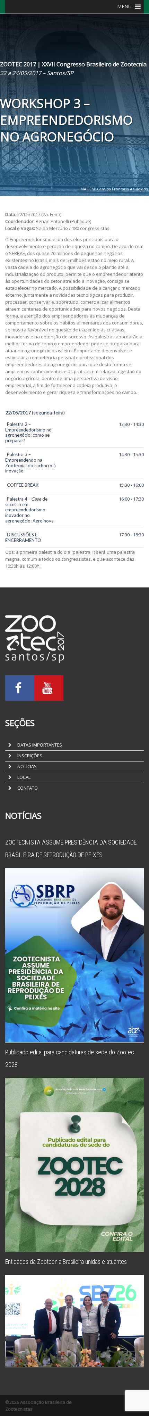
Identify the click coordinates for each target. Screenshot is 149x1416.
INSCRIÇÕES (29, 755)
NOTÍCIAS (26, 766)
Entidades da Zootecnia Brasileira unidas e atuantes (66, 1261)
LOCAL (23, 777)
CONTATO (27, 788)
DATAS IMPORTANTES (39, 745)
